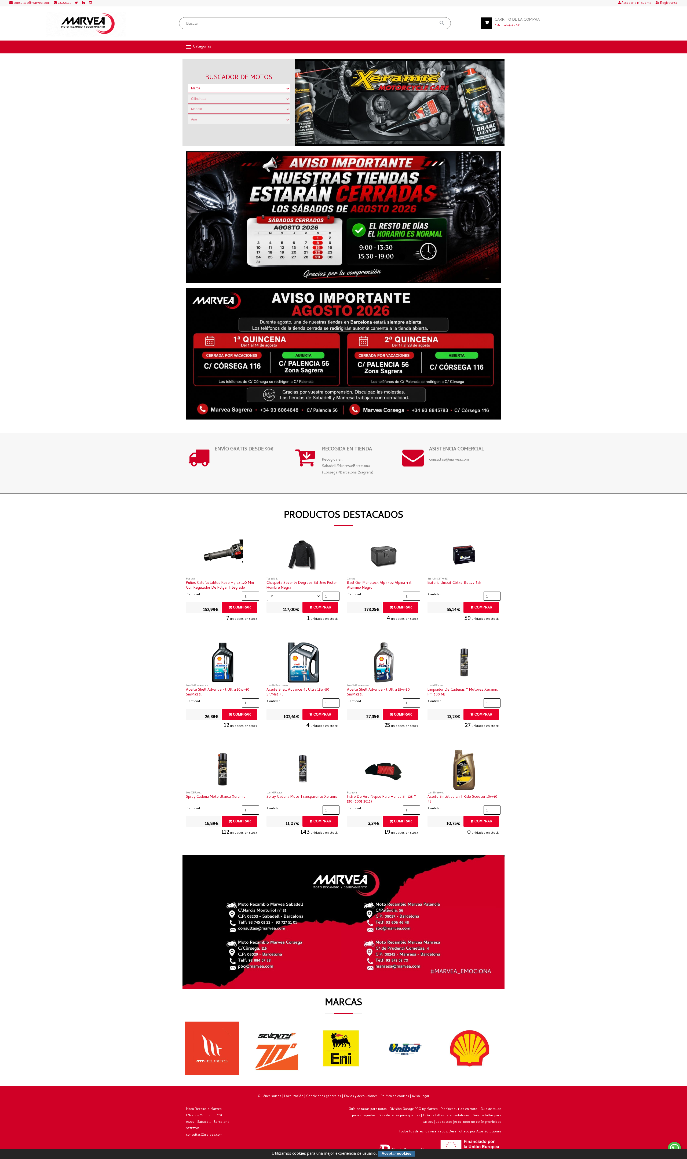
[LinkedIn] (83, 3)
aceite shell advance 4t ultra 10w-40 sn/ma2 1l (217, 692)
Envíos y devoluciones (361, 1096)
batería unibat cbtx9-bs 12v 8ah (454, 583)
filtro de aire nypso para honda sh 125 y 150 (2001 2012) (381, 799)
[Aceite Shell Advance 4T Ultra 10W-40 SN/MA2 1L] (223, 664)
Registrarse (668, 3)
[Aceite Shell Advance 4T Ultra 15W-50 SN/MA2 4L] (303, 664)
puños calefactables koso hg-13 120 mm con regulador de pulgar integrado (220, 586)
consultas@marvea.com (31, 3)
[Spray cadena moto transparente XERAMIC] (303, 771)
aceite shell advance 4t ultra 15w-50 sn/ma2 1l (378, 692)
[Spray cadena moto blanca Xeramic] (223, 771)
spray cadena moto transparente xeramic (302, 797)
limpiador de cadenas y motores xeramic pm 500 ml (462, 692)
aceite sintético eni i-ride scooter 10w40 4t (462, 799)
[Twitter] (76, 3)
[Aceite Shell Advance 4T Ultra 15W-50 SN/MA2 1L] (384, 664)
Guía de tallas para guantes (399, 1115)
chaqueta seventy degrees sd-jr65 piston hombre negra (302, 586)
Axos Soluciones (488, 1132)
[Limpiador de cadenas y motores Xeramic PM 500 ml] (464, 664)
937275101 (64, 3)
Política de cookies (395, 1096)
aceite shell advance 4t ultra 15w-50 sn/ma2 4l (297, 692)
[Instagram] (90, 3)
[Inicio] (86, 24)
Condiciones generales (323, 1096)
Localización (293, 1096)
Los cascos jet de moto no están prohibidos (468, 1122)
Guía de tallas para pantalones (446, 1115)
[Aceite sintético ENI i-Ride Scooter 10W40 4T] (464, 771)
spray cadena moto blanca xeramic (215, 797)
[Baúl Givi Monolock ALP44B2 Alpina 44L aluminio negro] (384, 557)
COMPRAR (241, 607)
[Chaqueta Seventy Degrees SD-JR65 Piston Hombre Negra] (303, 557)
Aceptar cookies (396, 1153)
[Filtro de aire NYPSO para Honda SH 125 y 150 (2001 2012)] (384, 771)
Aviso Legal (420, 1096)
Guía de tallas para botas (368, 1109)
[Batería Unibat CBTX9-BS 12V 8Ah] (464, 557)
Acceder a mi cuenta (636, 3)
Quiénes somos (269, 1096)
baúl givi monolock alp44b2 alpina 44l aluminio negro (379, 586)
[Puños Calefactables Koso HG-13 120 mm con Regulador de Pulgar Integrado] (223, 557)
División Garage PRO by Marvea (414, 1109)
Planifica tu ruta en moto (459, 1109)
